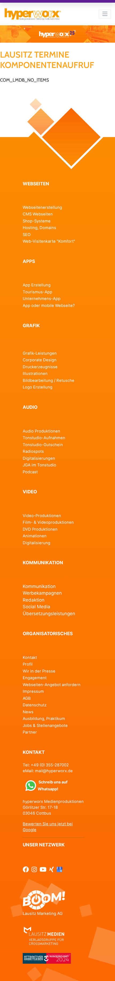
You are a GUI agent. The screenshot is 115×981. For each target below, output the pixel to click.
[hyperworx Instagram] (34, 869)
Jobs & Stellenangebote (45, 725)
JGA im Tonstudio (39, 465)
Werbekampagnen (42, 593)
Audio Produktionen (41, 431)
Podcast (30, 472)
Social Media (36, 606)
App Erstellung (37, 285)
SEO (26, 234)
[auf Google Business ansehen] (59, 869)
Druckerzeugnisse (40, 367)
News (28, 712)
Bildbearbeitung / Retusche (48, 380)
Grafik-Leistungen (40, 353)
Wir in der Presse (39, 671)
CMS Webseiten (38, 214)
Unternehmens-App (41, 298)
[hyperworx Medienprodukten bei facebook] (26, 869)
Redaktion (33, 600)
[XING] (51, 869)
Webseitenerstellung (42, 207)
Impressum (33, 691)
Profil (28, 664)
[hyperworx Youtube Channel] (43, 869)
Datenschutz (35, 705)
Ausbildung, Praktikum (44, 718)
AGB (27, 698)
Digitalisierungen (39, 458)
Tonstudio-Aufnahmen (44, 437)
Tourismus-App (37, 292)
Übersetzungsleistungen (49, 613)
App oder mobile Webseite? (49, 305)
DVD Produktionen (40, 529)
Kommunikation (39, 586)
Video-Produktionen (42, 515)
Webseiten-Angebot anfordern (51, 684)
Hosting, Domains (39, 227)
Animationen (35, 536)
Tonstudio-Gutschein (43, 444)
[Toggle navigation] (105, 14)
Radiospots (33, 451)
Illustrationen (35, 373)
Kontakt (30, 657)
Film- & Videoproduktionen (48, 522)
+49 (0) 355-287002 (50, 765)
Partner (30, 732)
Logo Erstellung (37, 387)
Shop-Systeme (37, 221)
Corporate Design (39, 360)
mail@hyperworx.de (54, 770)
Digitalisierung (36, 542)
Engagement (35, 677)
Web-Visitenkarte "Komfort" (49, 241)
